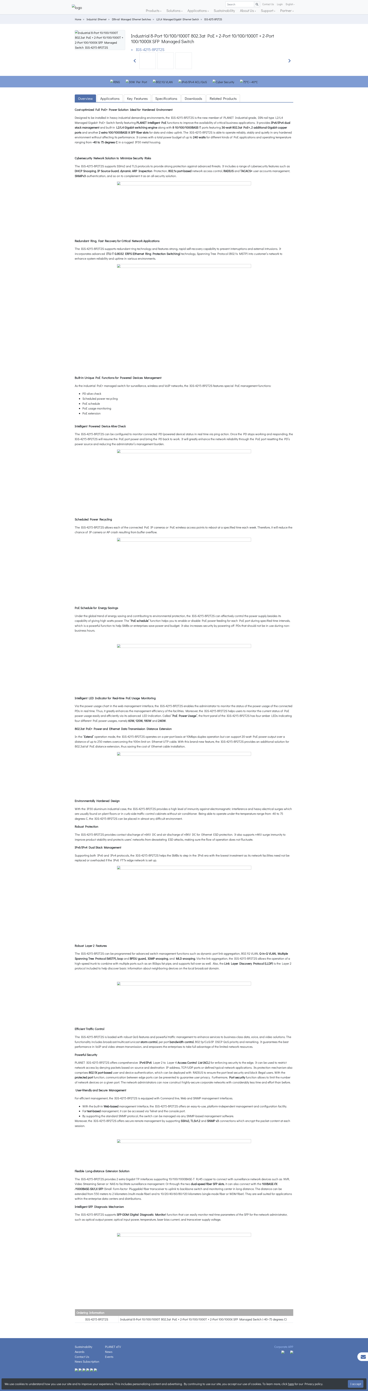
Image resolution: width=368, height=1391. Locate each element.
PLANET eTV (113, 1347)
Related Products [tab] (223, 98)
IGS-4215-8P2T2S (213, 19)
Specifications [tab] (166, 98)
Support (267, 10)
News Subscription (87, 1361)
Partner (286, 10)
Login (280, 4)
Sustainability (224, 10)
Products (153, 10)
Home (78, 19)
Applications (197, 10)
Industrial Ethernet (97, 19)
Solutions (173, 10)
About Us (247, 10)
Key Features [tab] (137, 98)
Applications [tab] (110, 98)
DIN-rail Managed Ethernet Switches (131, 19)
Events (109, 1357)
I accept (355, 1384)
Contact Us (268, 4)
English (289, 4)
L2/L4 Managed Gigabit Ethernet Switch (177, 19)
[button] (135, 61)
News (108, 1352)
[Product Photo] (100, 40)
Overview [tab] (85, 98)
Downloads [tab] (193, 98)
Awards (79, 1352)
